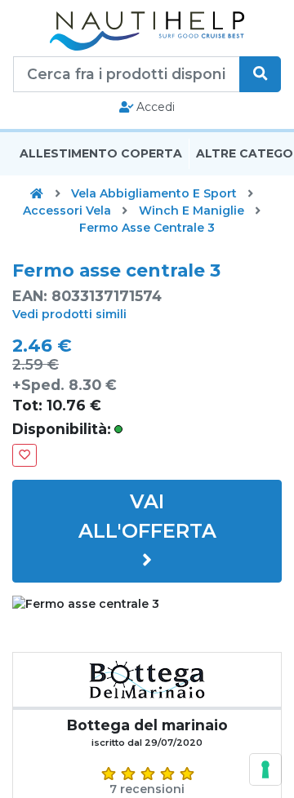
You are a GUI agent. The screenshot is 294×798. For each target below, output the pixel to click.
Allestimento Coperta (101, 153)
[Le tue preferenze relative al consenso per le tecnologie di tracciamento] (265, 769)
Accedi (154, 107)
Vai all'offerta (147, 516)
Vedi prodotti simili (69, 314)
